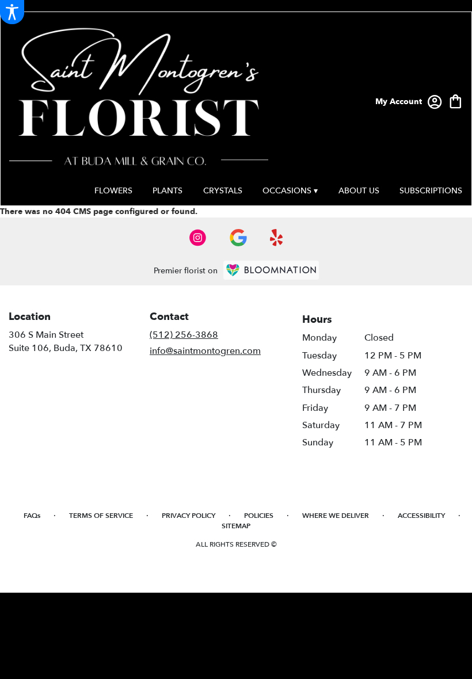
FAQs (32, 515)
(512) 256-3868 (184, 335)
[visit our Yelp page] (276, 237)
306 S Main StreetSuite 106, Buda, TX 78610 (66, 341)
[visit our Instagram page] (198, 237)
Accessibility (421, 515)
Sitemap (236, 526)
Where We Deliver (335, 515)
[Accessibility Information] (12, 12)
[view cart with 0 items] (455, 100)
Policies (258, 515)
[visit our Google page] (238, 237)
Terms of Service (101, 515)
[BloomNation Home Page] (271, 270)
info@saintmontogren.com (205, 351)
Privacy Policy (188, 515)
